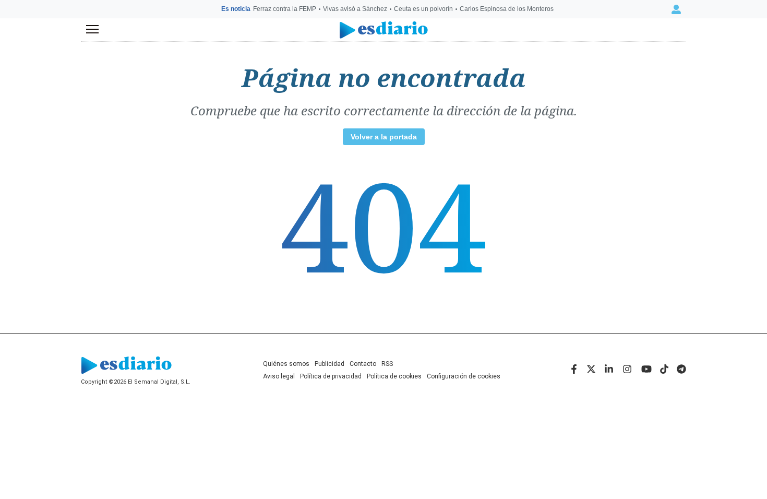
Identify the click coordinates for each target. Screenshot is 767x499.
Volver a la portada (384, 137)
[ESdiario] (383, 30)
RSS (387, 363)
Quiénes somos (286, 363)
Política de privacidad (331, 376)
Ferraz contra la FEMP (284, 9)
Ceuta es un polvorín (423, 9)
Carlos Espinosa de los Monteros (507, 9)
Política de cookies (394, 376)
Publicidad (329, 363)
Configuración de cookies (463, 376)
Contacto (363, 363)
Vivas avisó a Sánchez (355, 9)
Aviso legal (279, 376)
